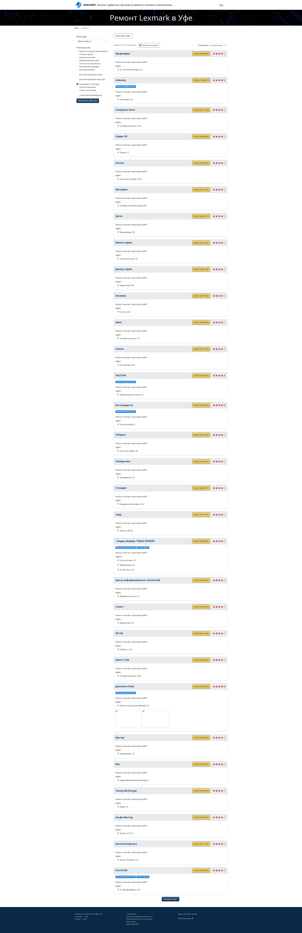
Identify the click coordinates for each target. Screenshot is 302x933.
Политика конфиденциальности (139, 916)
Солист (119, 606)
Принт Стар (122, 659)
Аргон (118, 216)
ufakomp (120, 80)
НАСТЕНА (120, 375)
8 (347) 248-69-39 (201, 660)
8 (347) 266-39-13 (201, 488)
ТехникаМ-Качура (126, 790)
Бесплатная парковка (89, 66)
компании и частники (89, 84)
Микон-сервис (123, 242)
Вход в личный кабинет (187, 914)
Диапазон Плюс (124, 686)
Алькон (119, 162)
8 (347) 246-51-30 (201, 269)
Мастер (119, 737)
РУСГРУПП (121, 870)
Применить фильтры (87, 100)
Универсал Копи (125, 109)
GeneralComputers (126, 843)
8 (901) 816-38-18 (201, 607)
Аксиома (120, 295)
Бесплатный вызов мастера (92, 79)
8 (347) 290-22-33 (201, 163)
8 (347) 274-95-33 (201, 764)
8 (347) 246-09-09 (201, 541)
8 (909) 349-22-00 (201, 633)
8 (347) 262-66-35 (201, 405)
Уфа (221, 5)
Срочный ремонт (87, 69)
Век (117, 764)
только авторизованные (90, 95)
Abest (118, 322)
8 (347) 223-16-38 (201, 110)
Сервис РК (121, 136)
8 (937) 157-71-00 (201, 514)
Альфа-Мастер (124, 817)
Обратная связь (184, 918)
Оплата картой (86, 54)
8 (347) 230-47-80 (201, 686)
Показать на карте (149, 45)
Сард (118, 514)
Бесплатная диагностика (90, 74)
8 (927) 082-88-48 (201, 136)
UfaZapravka (122, 461)
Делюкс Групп (123, 269)
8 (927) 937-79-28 (201, 296)
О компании (131, 914)
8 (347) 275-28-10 (201, 461)
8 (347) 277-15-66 (201, 349)
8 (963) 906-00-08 (201, 53)
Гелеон (119, 348)
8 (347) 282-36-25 (201, 817)
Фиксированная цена (89, 60)
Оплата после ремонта (90, 63)
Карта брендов (132, 924)
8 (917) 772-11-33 (201, 844)
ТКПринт (120, 434)
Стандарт (121, 487)
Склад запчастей (87, 57)
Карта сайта (131, 921)
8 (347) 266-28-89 (201, 870)
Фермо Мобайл (145, 540)
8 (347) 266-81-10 (201, 216)
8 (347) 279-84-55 (201, 375)
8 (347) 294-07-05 (201, 580)
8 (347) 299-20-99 (201, 790)
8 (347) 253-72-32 (201, 242)
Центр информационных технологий (137, 580)
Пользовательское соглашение (139, 919)
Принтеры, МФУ (122, 35)
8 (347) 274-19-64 (201, 435)
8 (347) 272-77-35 (201, 189)
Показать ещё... (170, 899)
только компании (87, 87)
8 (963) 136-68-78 (201, 80)
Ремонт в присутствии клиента (93, 51)
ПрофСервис (122, 53)
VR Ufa (119, 633)
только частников (87, 90)
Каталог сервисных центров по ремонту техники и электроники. (127, 4)
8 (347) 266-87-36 (201, 322)
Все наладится (124, 405)
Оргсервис (121, 189)
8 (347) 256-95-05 (201, 737)
